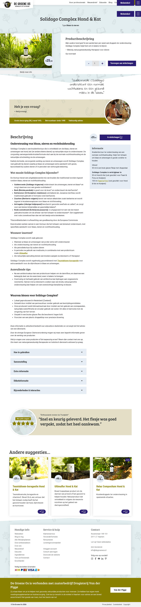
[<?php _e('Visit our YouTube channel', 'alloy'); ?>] (99, 559)
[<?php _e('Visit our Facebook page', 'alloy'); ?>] (95, 559)
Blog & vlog (19, 537)
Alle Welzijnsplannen (22, 540)
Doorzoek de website (51, 555)
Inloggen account (50, 549)
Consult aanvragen (50, 552)
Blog (110, 2)
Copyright (126, 604)
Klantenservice (49, 534)
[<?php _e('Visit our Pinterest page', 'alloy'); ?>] (102, 559)
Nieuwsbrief (92, 2)
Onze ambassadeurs (22, 543)
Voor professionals (77, 2)
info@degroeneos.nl (98, 550)
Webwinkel (125, 14)
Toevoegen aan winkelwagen (121, 63)
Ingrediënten (19, 555)
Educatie (103, 2)
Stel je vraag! (21, 111)
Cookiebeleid (117, 604)
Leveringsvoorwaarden (52, 543)
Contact (46, 558)
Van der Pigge (120, 590)
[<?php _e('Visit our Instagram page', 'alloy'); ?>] (92, 559)
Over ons (18, 546)
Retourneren (48, 540)
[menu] (138, 14)
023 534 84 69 (96, 547)
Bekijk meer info (26, 72)
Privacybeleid (107, 604)
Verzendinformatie (50, 537)
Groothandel (19, 561)
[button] (88, 63)
